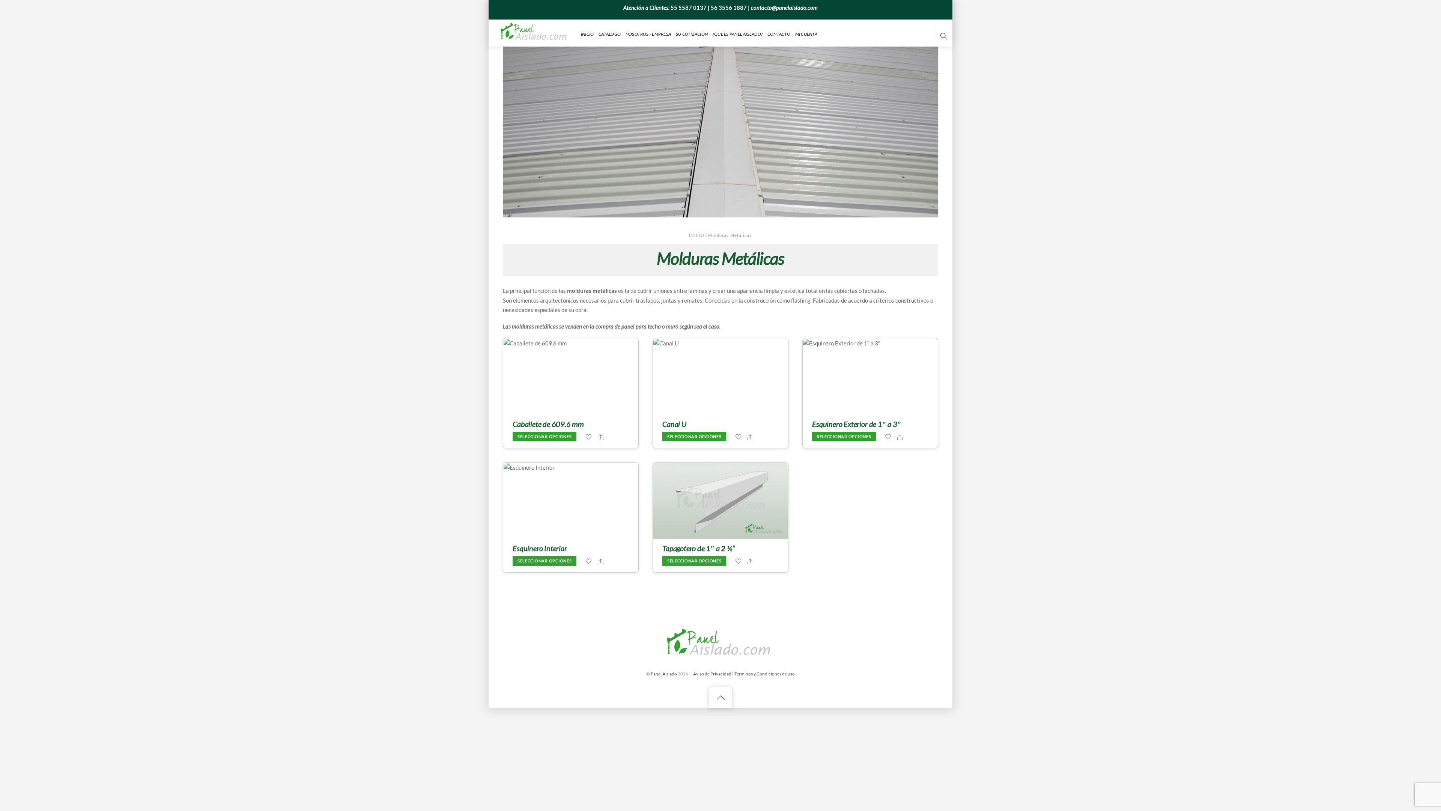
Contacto (778, 34)
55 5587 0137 (689, 7)
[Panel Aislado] (534, 32)
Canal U (674, 424)
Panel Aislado (664, 674)
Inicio (587, 34)
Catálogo (610, 34)
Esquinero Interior (540, 548)
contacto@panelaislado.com (784, 7)
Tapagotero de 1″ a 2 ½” (698, 548)
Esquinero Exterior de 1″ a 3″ (856, 424)
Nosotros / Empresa (648, 34)
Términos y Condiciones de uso (764, 674)
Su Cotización (692, 34)
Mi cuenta (806, 34)
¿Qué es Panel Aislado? (738, 34)
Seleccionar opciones (544, 436)
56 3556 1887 (729, 7)
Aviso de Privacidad (712, 674)
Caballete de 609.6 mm (548, 424)
